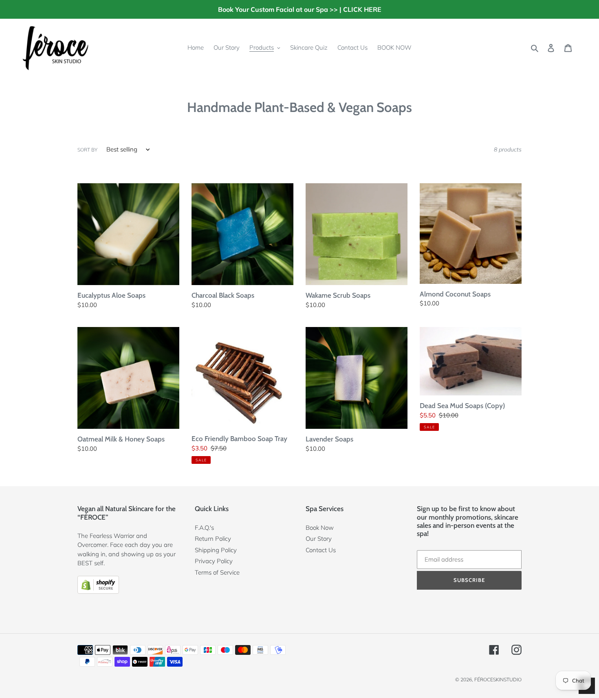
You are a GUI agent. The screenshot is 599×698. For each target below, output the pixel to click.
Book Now (320, 527)
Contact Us (321, 550)
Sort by (87, 150)
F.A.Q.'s (204, 527)
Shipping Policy (216, 550)
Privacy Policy (214, 561)
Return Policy (213, 538)
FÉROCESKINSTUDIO (498, 679)
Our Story (319, 538)
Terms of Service (217, 572)
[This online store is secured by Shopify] (98, 591)
